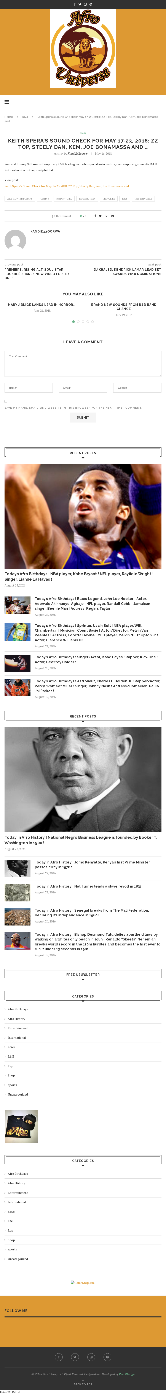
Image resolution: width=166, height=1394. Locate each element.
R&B (25, 116)
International (17, 1037)
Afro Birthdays (18, 1009)
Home (9, 116)
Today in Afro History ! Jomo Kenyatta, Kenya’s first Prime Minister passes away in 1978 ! (92, 864)
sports (12, 1085)
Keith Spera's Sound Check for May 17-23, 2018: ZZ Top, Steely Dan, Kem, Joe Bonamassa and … (68, 186)
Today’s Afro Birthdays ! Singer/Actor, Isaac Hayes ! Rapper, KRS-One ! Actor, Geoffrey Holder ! (96, 659)
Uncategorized (18, 1094)
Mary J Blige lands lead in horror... (42, 304)
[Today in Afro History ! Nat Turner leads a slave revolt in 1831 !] (17, 892)
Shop (11, 1075)
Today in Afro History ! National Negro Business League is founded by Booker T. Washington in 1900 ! (81, 840)
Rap (10, 1066)
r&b (124, 198)
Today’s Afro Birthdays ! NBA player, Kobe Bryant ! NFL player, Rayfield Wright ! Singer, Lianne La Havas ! (79, 577)
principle (109, 198)
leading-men (87, 198)
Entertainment (18, 1028)
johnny (44, 198)
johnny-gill (64, 198)
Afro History (16, 1019)
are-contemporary (19, 198)
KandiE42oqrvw (78, 153)
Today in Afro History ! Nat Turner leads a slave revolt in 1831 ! (89, 886)
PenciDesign (127, 1374)
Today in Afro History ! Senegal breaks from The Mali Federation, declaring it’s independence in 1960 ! (92, 912)
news (11, 1047)
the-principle (143, 198)
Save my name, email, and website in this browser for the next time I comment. (73, 407)
